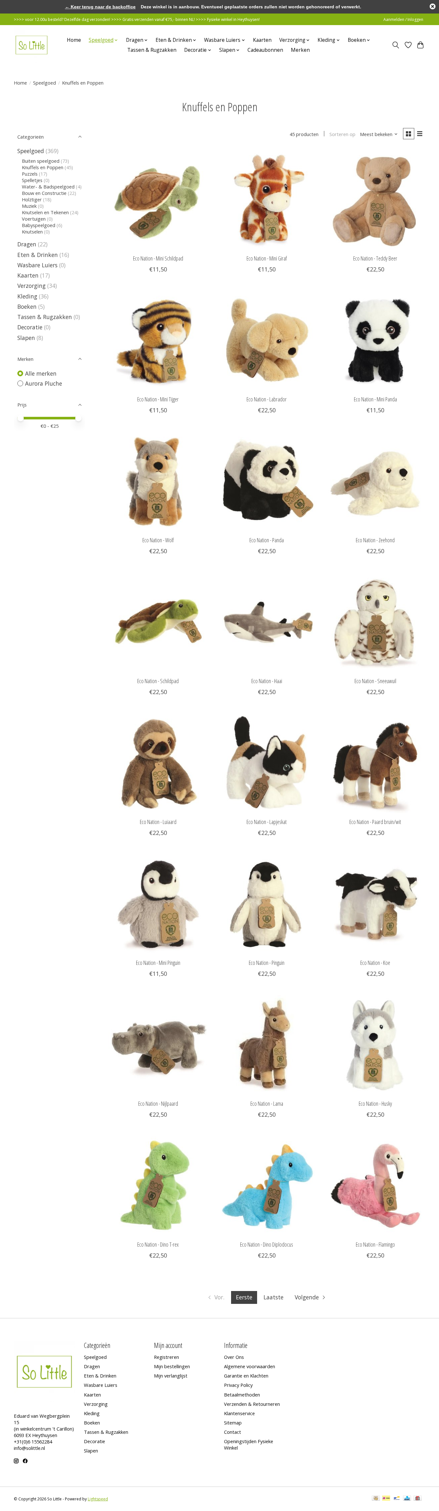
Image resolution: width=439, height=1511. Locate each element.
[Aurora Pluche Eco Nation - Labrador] (266, 340)
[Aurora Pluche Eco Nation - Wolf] (158, 481)
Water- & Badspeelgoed (48, 186)
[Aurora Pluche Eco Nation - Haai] (266, 622)
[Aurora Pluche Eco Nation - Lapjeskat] (266, 763)
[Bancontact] (397, 1499)
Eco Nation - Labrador (266, 399)
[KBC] (407, 1499)
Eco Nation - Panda (266, 540)
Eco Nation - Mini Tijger (158, 399)
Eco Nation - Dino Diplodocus (266, 1244)
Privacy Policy (238, 1385)
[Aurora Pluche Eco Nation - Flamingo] (375, 1186)
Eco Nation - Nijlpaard (158, 1103)
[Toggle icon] (395, 45)
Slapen (26, 338)
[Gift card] (418, 1499)
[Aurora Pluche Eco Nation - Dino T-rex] (158, 1186)
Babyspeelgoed (38, 225)
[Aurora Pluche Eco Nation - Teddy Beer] (375, 200)
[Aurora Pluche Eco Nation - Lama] (266, 1045)
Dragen (26, 244)
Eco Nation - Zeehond (375, 540)
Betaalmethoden (242, 1394)
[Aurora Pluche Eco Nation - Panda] (266, 481)
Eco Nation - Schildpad (158, 681)
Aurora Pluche (43, 383)
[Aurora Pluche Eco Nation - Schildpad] (158, 622)
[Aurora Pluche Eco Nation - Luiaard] (158, 763)
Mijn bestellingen (172, 1366)
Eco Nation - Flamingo (375, 1244)
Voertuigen (34, 218)
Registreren (166, 1357)
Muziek (29, 206)
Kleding (27, 296)
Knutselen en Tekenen (45, 212)
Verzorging (31, 285)
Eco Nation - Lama (266, 1103)
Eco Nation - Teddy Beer (375, 258)
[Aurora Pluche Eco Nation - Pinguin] (266, 904)
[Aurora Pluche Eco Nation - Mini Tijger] (158, 340)
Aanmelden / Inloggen (403, 19)
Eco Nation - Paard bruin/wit (375, 822)
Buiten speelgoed (40, 161)
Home (74, 40)
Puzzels (30, 173)
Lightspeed (98, 1499)
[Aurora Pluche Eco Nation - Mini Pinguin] (158, 904)
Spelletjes (32, 180)
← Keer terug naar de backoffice (100, 6)
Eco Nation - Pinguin (266, 962)
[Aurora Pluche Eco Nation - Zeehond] (375, 481)
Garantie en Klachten (246, 1375)
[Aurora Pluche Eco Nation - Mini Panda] (375, 340)
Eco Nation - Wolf (158, 540)
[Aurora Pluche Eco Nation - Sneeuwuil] (375, 622)
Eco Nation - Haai (266, 681)
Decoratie (29, 327)
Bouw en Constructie (44, 193)
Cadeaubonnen (265, 50)
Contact (232, 1432)
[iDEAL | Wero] (386, 1499)
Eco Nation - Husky (375, 1103)
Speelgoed (44, 82)
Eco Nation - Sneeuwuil (375, 681)
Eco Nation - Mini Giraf (266, 258)
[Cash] (376, 1499)
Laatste (273, 1297)
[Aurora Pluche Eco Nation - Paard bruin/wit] (375, 763)
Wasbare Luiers (37, 265)
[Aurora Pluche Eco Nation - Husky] (375, 1045)
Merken (300, 50)
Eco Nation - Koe (375, 962)
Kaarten (262, 40)
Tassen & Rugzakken (151, 50)
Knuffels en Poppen (42, 167)
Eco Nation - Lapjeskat (266, 822)
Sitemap (233, 1422)
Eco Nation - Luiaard (158, 822)
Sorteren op (342, 134)
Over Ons (234, 1357)
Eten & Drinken (37, 255)
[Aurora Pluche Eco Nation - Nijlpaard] (158, 1045)
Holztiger (32, 199)
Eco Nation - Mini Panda (375, 399)
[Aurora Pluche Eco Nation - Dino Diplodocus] (266, 1186)
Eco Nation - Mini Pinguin (158, 962)
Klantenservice (239, 1413)
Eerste (244, 1297)
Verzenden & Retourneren (252, 1404)
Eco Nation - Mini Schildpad (158, 258)
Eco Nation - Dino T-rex (158, 1244)
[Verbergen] (432, 6)
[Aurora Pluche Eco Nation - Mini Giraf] (266, 200)
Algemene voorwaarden (249, 1366)
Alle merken (41, 373)
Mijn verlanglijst (170, 1375)
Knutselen (32, 231)
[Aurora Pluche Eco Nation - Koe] (375, 904)
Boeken (27, 306)
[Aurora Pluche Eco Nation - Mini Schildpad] (158, 200)
